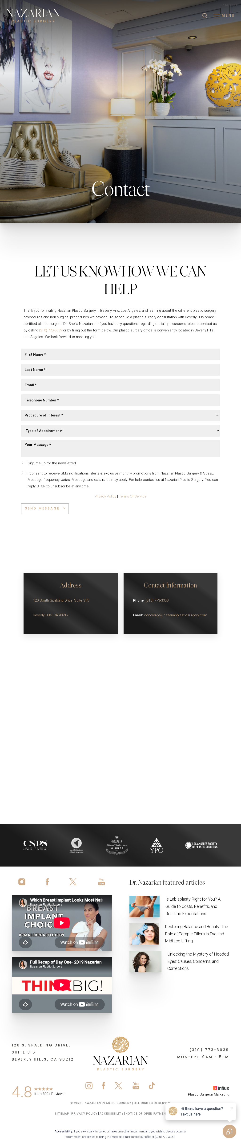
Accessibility (112, 1113)
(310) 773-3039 (50, 330)
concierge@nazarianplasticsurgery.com (175, 615)
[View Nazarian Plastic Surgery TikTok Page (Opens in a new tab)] (152, 1086)
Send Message (42, 508)
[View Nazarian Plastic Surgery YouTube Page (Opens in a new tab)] (100, 881)
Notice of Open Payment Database (156, 1113)
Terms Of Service (133, 496)
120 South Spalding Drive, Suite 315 (61, 600)
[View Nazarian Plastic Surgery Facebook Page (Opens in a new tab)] (47, 881)
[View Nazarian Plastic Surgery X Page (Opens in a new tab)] (73, 881)
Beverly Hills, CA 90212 (50, 615)
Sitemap (62, 1113)
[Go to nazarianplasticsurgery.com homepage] (43, 16)
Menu (228, 16)
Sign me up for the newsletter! (52, 463)
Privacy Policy (105, 496)
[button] (216, 16)
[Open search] (204, 16)
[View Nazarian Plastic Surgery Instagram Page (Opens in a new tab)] (23, 881)
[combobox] (120, 415)
